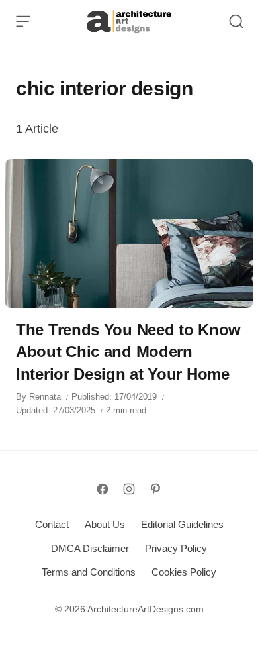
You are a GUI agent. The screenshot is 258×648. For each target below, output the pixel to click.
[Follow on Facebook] (102, 489)
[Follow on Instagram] (129, 489)
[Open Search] (236, 21)
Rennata (45, 397)
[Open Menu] (23, 21)
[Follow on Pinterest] (155, 489)
